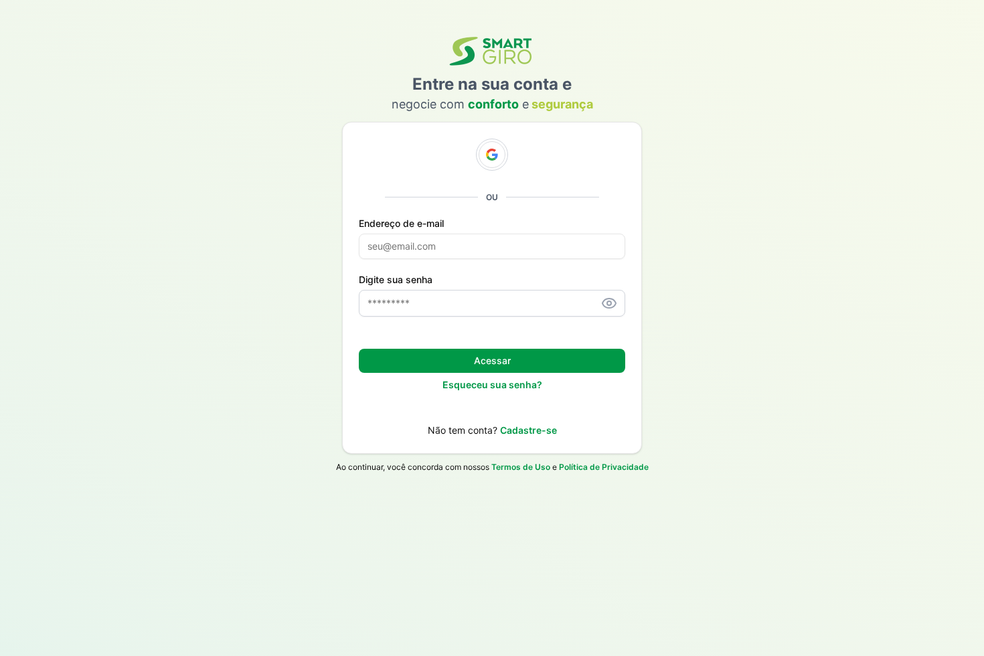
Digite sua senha (395, 279)
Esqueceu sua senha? (492, 384)
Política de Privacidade (604, 467)
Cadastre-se (528, 430)
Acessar (492, 360)
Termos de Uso (520, 467)
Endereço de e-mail (401, 223)
